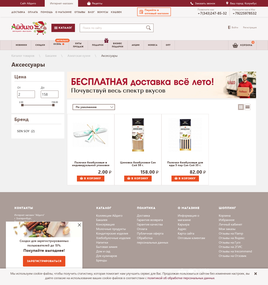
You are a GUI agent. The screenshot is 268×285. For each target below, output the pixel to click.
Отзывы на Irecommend (235, 251)
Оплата (142, 229)
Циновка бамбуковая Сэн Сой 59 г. (138, 164)
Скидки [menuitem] (40, 45)
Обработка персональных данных (152, 240)
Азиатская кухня (78, 55)
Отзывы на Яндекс (231, 238)
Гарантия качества (150, 224)
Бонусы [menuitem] (102, 12)
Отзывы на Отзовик (232, 256)
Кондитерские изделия (112, 233)
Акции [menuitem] (135, 45)
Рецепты (97, 3)
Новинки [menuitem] (21, 45)
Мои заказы (227, 229)
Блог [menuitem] (91, 12)
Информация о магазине (188, 217)
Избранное (226, 220)
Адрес (182, 229)
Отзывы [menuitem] (79, 12)
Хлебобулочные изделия (113, 238)
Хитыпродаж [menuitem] (78, 45)
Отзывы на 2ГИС (230, 247)
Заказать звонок (205, 3)
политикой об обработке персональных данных (180, 278)
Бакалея (51, 55)
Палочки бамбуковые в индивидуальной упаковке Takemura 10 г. (90, 164)
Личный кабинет (230, 224)
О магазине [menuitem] (63, 12)
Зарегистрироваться (44, 261)
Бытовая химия (106, 247)
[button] (154, 11)
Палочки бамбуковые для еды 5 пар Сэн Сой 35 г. (185, 164)
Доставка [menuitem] (18, 12)
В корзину (92, 178)
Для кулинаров (106, 256)
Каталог (64, 28)
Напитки (102, 242)
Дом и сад (103, 251)
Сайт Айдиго (28, 3)
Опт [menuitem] (168, 45)
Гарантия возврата (150, 220)
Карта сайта (186, 233)
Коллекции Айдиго (109, 215)
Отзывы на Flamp (231, 233)
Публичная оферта (150, 233)
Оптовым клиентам (191, 238)
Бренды (101, 260)
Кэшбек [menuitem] (116, 12)
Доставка (143, 215)
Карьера (183, 224)
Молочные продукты (111, 229)
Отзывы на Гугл (229, 242)
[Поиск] (149, 28)
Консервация (105, 224)
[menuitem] (59, 45)
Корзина (225, 215)
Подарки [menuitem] (97, 45)
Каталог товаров (22, 55)
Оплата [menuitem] (33, 12)
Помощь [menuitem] (47, 12)
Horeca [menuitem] (152, 45)
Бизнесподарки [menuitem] (117, 45)
